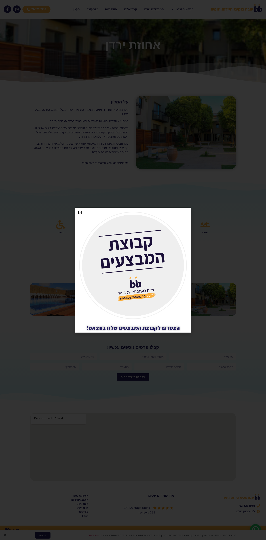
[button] (80, 212)
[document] (133, 270)
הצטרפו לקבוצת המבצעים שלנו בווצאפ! (133, 328)
